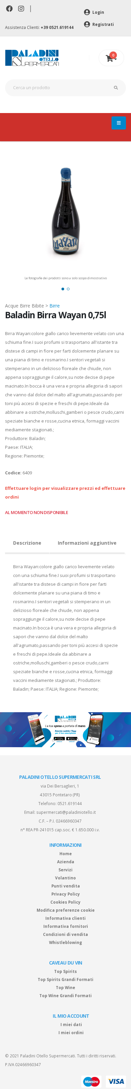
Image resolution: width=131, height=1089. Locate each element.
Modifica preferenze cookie (66, 910)
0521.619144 (69, 803)
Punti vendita (65, 885)
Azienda (65, 861)
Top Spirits (65, 971)
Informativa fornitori (65, 926)
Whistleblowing (65, 942)
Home (65, 853)
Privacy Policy (65, 894)
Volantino (65, 877)
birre (54, 305)
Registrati (102, 24)
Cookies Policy (65, 902)
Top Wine (65, 987)
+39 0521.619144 (57, 27)
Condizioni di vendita (65, 934)
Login (97, 12)
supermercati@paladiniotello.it (66, 812)
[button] (63, 289)
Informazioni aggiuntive (87, 543)
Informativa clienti (65, 918)
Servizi (65, 869)
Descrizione (27, 543)
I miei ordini (71, 1032)
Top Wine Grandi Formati (65, 995)
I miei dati (71, 1024)
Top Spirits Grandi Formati (65, 979)
